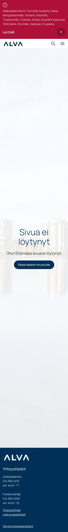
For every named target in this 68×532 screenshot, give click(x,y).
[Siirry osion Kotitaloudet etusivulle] (13, 44)
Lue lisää (8, 32)
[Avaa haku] (54, 44)
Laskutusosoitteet (14, 514)
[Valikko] (62, 44)
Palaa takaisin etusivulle (34, 265)
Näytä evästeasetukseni (18, 526)
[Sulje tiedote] (61, 32)
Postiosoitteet (12, 510)
